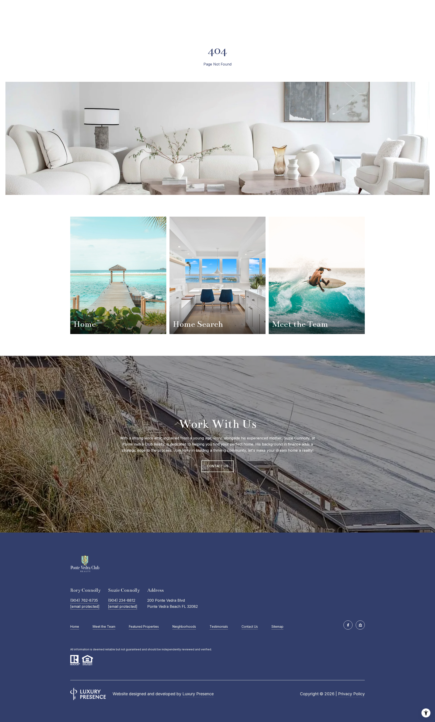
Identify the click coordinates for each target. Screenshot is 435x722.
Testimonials (219, 626)
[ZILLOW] (360, 625)
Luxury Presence (198, 693)
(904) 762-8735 (84, 600)
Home (74, 626)
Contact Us (250, 626)
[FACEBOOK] (348, 625)
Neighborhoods (184, 626)
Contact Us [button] (217, 466)
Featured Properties (144, 626)
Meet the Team (104, 626)
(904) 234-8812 (121, 600)
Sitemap (277, 626)
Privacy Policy (351, 693)
